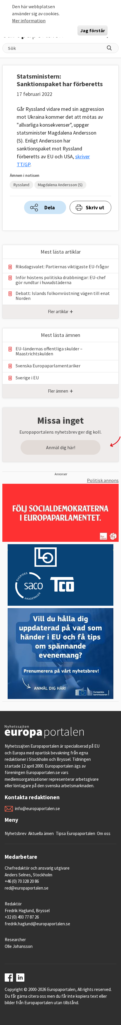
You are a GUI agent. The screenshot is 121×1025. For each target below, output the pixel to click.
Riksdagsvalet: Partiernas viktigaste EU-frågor (62, 266)
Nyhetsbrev (15, 833)
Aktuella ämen (41, 833)
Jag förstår (92, 30)
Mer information (29, 20)
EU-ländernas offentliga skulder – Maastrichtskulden (49, 351)
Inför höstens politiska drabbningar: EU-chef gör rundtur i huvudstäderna (61, 280)
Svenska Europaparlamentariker (48, 365)
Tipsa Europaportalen (75, 833)
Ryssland (21, 184)
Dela (49, 207)
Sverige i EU (27, 377)
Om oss (103, 833)
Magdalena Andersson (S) (60, 184)
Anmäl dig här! (60, 447)
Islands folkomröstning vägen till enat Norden (63, 296)
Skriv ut (95, 207)
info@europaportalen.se (37, 808)
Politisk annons (103, 480)
